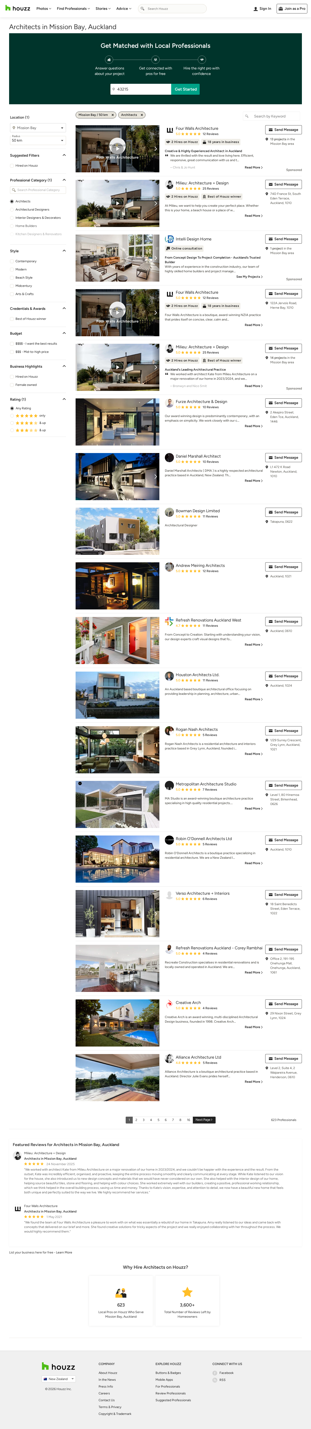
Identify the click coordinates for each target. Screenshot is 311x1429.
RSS (222, 1380)
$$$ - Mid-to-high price (32, 352)
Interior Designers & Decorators (38, 218)
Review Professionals (171, 1393)
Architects (23, 201)
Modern (21, 269)
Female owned (26, 385)
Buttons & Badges (168, 1373)
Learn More (64, 1252)
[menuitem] (44, 8)
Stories (101, 8)
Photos (42, 8)
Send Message (286, 129)
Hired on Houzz (26, 166)
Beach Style (24, 278)
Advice (122, 8)
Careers (104, 1393)
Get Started (186, 89)
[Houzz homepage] (18, 8)
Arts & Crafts (24, 294)
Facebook (226, 1373)
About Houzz (108, 1373)
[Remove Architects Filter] (142, 115)
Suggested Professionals (173, 1400)
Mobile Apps (164, 1380)
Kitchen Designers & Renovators (38, 234)
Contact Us (107, 1400)
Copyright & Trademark (115, 1414)
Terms (103, 1407)
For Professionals (168, 1386)
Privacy (116, 1407)
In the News (107, 1380)
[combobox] (172, 8)
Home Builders (26, 226)
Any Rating (23, 408)
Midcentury (23, 286)
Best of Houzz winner (30, 319)
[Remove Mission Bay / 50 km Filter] (113, 115)
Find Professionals (72, 8)
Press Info (106, 1386)
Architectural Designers (32, 209)
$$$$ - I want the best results (36, 344)
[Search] (142, 8)
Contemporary (25, 261)
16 (188, 1120)
